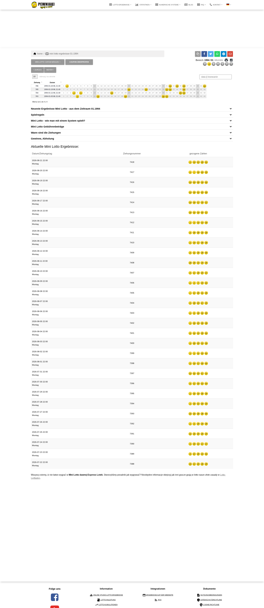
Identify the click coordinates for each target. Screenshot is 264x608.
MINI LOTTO (47, 62)
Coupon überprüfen (79, 62)
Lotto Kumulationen (106, 604)
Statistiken (144, 5)
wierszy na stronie (47, 76)
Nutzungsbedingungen (209, 595)
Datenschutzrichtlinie (209, 600)
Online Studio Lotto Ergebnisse (106, 595)
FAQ (202, 5)
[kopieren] (198, 54)
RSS (157, 600)
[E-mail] (230, 54)
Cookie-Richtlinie (209, 604)
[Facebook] (204, 54)
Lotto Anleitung (106, 600)
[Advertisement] (132, 29)
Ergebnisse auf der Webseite (157, 595)
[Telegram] (223, 54)
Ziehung (37, 83)
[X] (211, 54)
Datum (52, 83)
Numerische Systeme (169, 5)
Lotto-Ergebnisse (121, 5)
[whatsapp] (217, 54)
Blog (190, 5)
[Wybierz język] (228, 4)
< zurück (37, 70)
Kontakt (217, 5)
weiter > (50, 70)
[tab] (132, 108)
